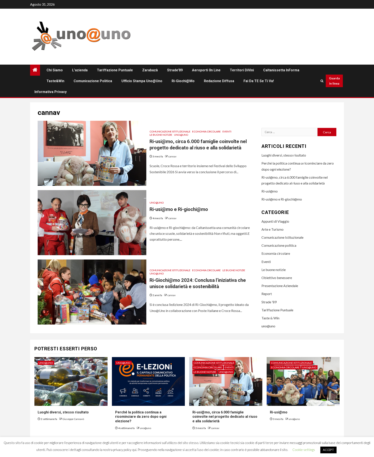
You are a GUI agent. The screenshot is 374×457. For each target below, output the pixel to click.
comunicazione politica (93, 81)
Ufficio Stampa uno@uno (141, 81)
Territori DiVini (242, 70)
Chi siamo (55, 70)
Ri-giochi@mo (183, 81)
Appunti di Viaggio (275, 221)
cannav (172, 156)
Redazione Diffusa (219, 81)
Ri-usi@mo (269, 191)
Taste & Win (270, 318)
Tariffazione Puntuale (115, 70)
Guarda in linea (334, 80)
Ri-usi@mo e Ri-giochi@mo (179, 209)
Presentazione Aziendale (279, 286)
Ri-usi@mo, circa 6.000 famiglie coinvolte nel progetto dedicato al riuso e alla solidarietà (224, 416)
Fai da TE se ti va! (258, 81)
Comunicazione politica (278, 245)
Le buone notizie (161, 134)
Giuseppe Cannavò (73, 419)
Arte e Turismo (272, 229)
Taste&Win (55, 81)
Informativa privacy (50, 92)
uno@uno (181, 134)
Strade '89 (269, 302)
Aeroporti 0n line (206, 70)
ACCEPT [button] (328, 450)
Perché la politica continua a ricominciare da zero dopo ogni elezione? (140, 416)
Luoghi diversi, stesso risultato (283, 155)
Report (266, 294)
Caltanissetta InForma (281, 70)
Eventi (226, 131)
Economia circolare (206, 131)
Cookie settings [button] (303, 450)
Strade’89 (175, 70)
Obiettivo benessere (276, 278)
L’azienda (80, 70)
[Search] (322, 81)
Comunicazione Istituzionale (170, 131)
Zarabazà (150, 70)
